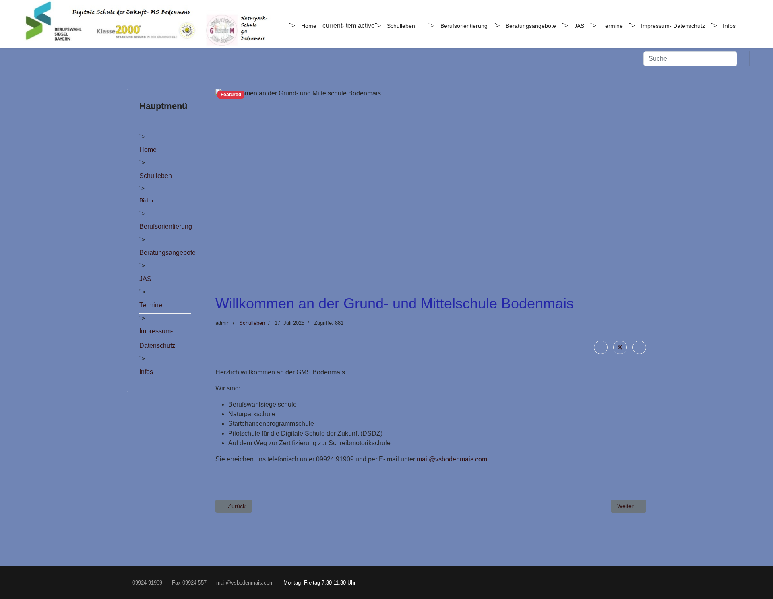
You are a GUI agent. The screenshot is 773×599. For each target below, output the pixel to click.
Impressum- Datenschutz (673, 26)
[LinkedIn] (639, 347)
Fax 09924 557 (189, 583)
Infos (729, 26)
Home (308, 26)
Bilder (146, 200)
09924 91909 (147, 583)
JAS (579, 26)
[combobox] (690, 58)
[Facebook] (601, 347)
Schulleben (401, 26)
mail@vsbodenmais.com (452, 459)
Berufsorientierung (464, 26)
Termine (612, 26)
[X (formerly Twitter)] (620, 347)
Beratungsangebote (531, 26)
